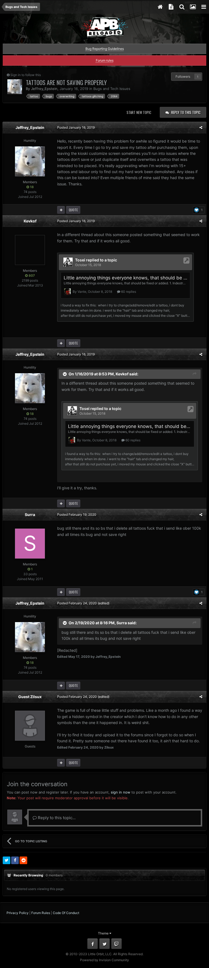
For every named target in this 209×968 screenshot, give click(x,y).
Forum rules (104, 60)
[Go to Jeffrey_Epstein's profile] (14, 86)
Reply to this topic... (56, 817)
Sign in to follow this (25, 75)
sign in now (120, 792)
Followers (183, 76)
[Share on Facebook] (15, 860)
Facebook (92, 944)
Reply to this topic (186, 112)
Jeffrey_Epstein (44, 88)
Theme (103, 933)
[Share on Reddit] (23, 860)
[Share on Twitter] (6, 860)
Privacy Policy (18, 913)
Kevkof (30, 221)
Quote (73, 209)
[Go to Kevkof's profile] (30, 250)
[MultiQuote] (61, 210)
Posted (76, 127)
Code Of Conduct (66, 913)
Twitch (116, 944)
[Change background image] (192, 7)
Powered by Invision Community (104, 960)
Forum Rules (40, 913)
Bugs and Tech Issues (111, 88)
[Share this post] (200, 127)
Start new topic (139, 112)
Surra (30, 514)
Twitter (104, 944)
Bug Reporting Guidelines (104, 49)
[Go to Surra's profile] (30, 544)
